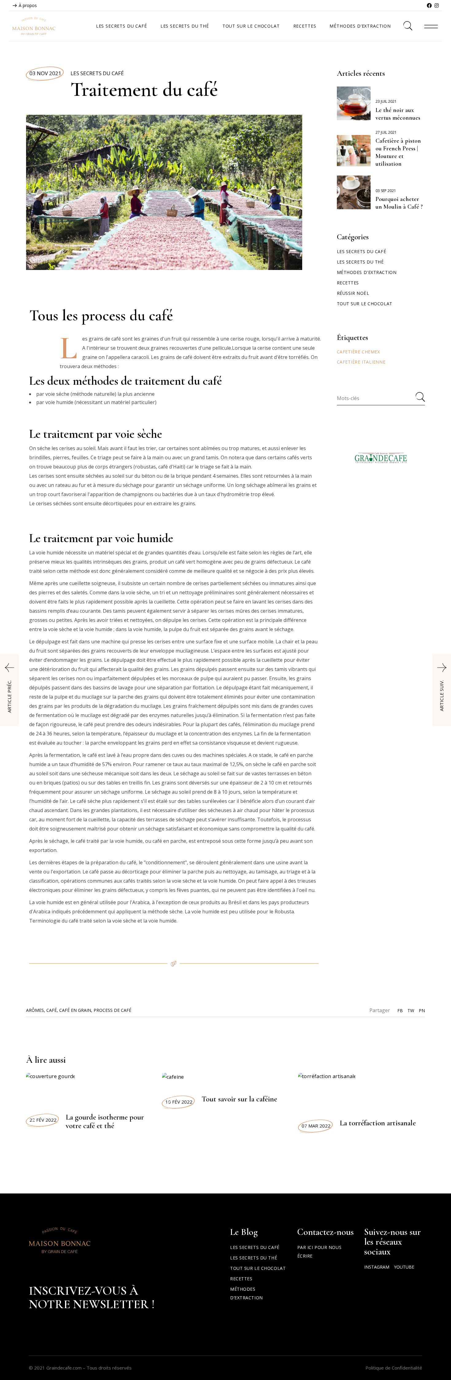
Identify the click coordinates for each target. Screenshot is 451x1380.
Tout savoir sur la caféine (239, 1099)
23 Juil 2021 (386, 101)
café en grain (75, 1010)
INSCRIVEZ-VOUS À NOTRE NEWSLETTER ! (92, 1297)
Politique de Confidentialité (393, 1368)
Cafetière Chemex (358, 352)
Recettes (348, 283)
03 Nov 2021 (45, 73)
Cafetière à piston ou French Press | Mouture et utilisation (398, 152)
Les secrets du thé (360, 262)
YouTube (404, 1267)
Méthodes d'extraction (367, 272)
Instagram (376, 1267)
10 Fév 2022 (178, 1102)
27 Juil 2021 (386, 132)
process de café (112, 1010)
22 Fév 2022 (42, 1120)
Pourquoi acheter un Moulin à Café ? (399, 202)
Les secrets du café (97, 73)
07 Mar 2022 (316, 1126)
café (51, 1010)
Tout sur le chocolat (364, 303)
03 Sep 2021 (386, 190)
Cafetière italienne (361, 362)
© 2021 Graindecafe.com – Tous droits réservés (80, 1368)
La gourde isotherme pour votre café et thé (105, 1121)
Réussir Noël (353, 293)
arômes (35, 1010)
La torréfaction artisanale (378, 1123)
